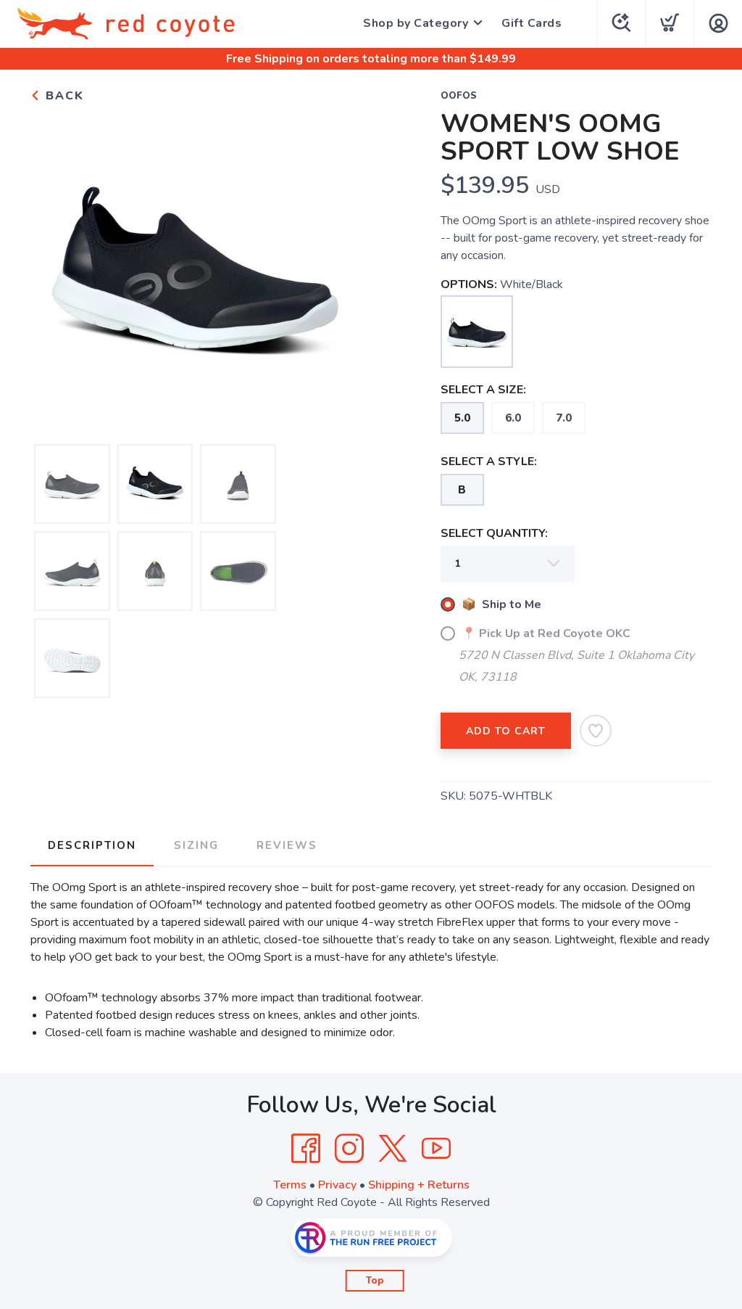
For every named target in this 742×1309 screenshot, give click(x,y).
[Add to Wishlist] (596, 731)
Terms (290, 1185)
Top (375, 1280)
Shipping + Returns (419, 1185)
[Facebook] (306, 1148)
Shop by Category (415, 23)
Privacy (337, 1185)
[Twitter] (392, 1148)
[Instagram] (349, 1148)
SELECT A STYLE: (489, 461)
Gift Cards (531, 23)
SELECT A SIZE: (483, 390)
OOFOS (459, 95)
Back (62, 96)
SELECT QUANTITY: (494, 533)
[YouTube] (436, 1148)
